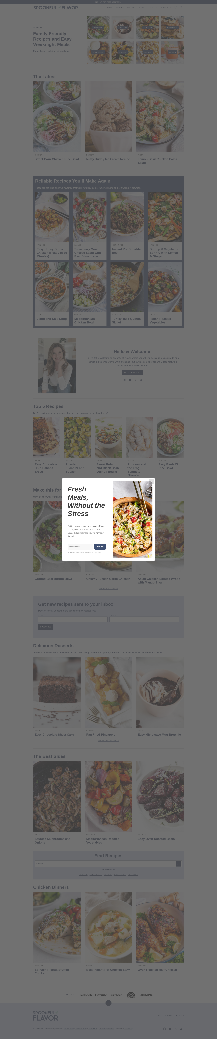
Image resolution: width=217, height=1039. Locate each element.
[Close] (151, 481)
